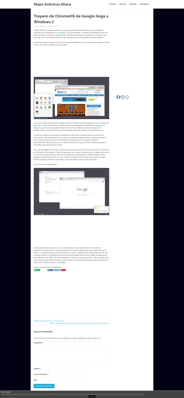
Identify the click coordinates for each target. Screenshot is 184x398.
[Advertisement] (71, 61)
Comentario (39, 343)
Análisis (122, 4)
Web (35, 380)
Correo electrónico (41, 374)
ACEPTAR (92, 396)
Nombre (37, 368)
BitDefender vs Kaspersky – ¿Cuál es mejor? (49, 321)
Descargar (144, 4)
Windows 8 (63, 32)
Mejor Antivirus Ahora (52, 4)
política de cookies (117, 394)
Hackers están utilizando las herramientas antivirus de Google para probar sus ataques (79, 323)
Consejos (132, 4)
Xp (40, 128)
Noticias (112, 4)
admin (50, 26)
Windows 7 (38, 125)
